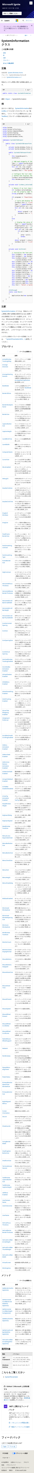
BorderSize (5, 414)
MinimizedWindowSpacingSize (7, 917)
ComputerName (7, 452)
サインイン (29, 20)
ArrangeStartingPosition (22, 380)
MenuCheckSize (7, 860)
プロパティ (6, 60)
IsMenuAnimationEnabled (5, 747)
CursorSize (5, 459)
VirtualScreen (6, 1262)
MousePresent (6, 999)
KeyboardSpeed (7, 821)
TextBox (4, 116)
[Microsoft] (17, 20)
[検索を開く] (23, 20)
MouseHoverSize (7, 972)
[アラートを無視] (30, 3)
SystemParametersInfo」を (16, 339)
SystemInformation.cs (13, 77)
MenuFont (5, 870)
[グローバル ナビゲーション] (2, 20)
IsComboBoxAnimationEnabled (6, 669)
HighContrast (6, 572)
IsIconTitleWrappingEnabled (5, 712)
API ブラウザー (11, 35)
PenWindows (6, 1056)
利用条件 (4, 1470)
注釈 (4, 58)
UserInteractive (7, 1206)
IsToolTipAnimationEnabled (5, 798)
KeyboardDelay (7, 815)
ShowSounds (6, 1126)
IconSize (5, 631)
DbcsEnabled (6, 467)
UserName (5, 1215)
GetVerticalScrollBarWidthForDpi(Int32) (7, 1332)
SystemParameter (11, 1377)
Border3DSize (6, 393)
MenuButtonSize (7, 853)
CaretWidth (6, 444)
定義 (4, 53)
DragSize (5, 522)
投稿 (3, 1465)
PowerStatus (6, 1077)
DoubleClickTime (7, 501)
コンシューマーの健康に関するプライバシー (15, 1467)
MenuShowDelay (7, 883)
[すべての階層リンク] (3, 35)
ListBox (4, 111)
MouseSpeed (6, 1009)
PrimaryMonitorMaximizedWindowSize (7, 1084)
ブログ (26, 1462)
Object (7, 99)
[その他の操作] (30, 35)
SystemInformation (22, 108)
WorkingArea (6, 1268)
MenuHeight (6, 877)
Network (5, 1048)
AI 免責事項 (5, 1462)
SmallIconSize (6, 1160)
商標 (10, 1470)
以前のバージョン (16, 1462)
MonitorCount (6, 942)
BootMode (5, 386)
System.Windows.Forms (15, 72)
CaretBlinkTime (7, 439)
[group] (17, 214)
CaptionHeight (7, 431)
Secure (4, 1116)
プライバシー (10, 1465)
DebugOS (5, 478)
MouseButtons (7, 959)
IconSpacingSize (7, 640)
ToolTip (17, 800)
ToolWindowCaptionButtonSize (7, 1179)
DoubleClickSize (7, 488)
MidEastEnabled (7, 898)
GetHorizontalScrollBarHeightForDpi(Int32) (7, 1311)
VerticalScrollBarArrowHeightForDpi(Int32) (7, 1341)
